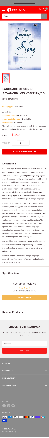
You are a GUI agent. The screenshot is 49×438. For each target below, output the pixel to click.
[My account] (40, 9)
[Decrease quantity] (14, 142)
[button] (8, 107)
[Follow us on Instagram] (8, 405)
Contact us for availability (24, 151)
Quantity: (6, 143)
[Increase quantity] (26, 142)
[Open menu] (3, 10)
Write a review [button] (24, 297)
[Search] (44, 16)
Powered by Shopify (9, 432)
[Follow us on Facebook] (4, 405)
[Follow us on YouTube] (13, 405)
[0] (44, 9)
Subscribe (24, 351)
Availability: (7, 112)
